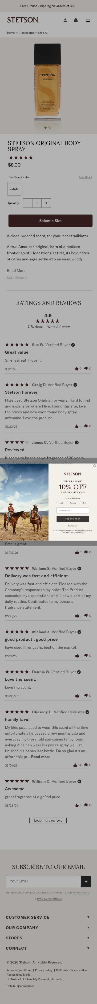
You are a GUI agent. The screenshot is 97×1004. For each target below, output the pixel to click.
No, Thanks (72, 525)
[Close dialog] (94, 465)
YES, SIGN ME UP (72, 519)
